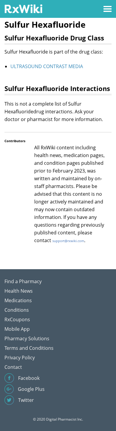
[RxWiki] (23, 8)
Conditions (16, 310)
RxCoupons (17, 319)
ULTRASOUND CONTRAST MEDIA (46, 66)
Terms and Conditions (29, 348)
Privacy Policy (19, 357)
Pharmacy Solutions (26, 338)
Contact (13, 367)
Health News (18, 291)
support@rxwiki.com (68, 241)
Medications (18, 300)
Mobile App (17, 329)
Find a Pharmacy (23, 281)
